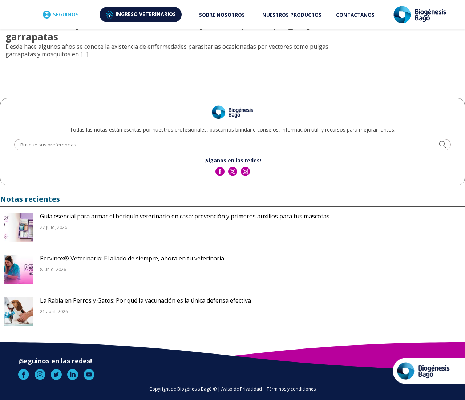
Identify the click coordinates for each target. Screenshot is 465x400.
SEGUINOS (65, 14)
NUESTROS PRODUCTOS (292, 14)
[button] (442, 145)
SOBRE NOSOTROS (222, 14)
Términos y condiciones (291, 389)
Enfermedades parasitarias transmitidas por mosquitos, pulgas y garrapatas (158, 30)
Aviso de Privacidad (241, 389)
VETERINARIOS (146, 14)
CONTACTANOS (355, 14)
